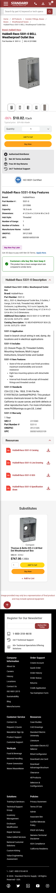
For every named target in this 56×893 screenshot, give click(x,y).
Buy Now (28, 144)
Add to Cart (28, 137)
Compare (30, 545)
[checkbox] (23, 545)
